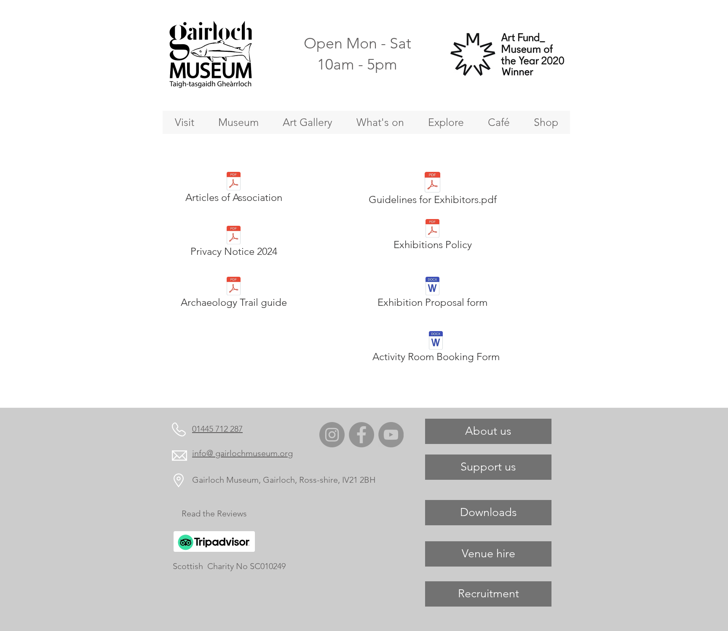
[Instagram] (332, 434)
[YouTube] (391, 434)
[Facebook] (361, 434)
